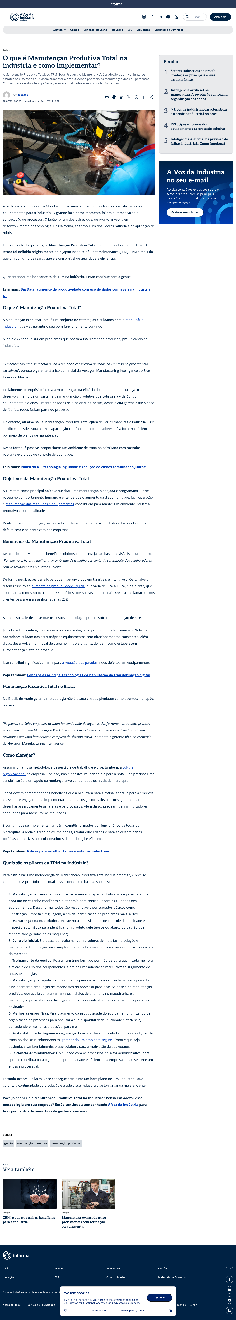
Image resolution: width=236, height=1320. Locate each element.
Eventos (57, 29)
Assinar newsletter (185, 212)
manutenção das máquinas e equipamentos (40, 504)
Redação (22, 95)
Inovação (117, 29)
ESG (129, 29)
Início (6, 1268)
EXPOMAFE (113, 1268)
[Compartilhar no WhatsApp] (136, 97)
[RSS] (176, 17)
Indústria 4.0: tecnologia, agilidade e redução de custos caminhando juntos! (83, 467)
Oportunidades (116, 1277)
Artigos (6, 50)
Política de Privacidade (41, 1305)
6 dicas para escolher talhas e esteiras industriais (68, 851)
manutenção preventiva (32, 1143)
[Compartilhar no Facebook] (144, 97)
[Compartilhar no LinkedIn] (121, 97)
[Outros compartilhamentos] (151, 97)
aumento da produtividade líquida (58, 586)
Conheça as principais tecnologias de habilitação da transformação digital (88, 675)
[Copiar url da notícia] (107, 97)
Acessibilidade (12, 1305)
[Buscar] (187, 17)
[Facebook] (152, 17)
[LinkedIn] (160, 17)
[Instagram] (144, 17)
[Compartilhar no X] (129, 97)
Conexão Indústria (95, 29)
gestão (8, 1143)
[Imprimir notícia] (114, 97)
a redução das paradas (80, 662)
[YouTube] (168, 17)
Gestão (74, 29)
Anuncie (220, 17)
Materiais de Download (169, 29)
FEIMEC (59, 1268)
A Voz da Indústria (123, 1104)
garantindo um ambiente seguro (87, 1040)
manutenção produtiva (65, 1143)
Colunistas (143, 29)
